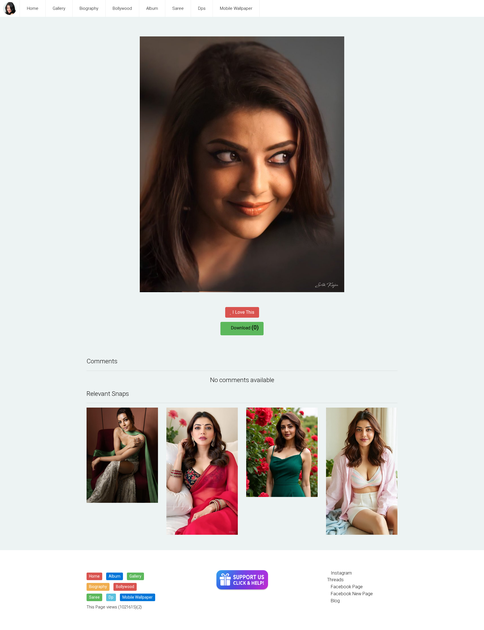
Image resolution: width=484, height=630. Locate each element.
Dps (202, 8)
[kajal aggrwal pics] (122, 455)
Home (32, 8)
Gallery (59, 8)
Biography (89, 8)
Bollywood (122, 8)
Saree (178, 8)
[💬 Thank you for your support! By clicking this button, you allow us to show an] (242, 580)
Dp (111, 597)
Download (244, 327)
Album (152, 8)
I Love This (242, 312)
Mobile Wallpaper (236, 8)
